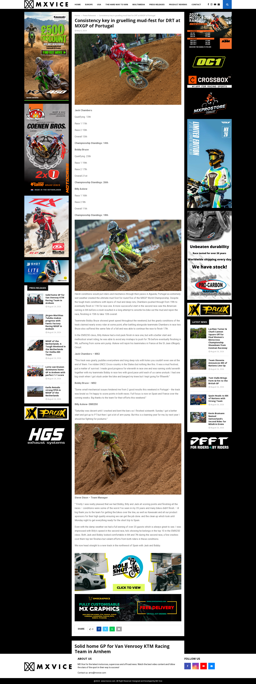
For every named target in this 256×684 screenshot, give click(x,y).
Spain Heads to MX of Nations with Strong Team (218, 398)
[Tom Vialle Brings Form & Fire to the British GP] (198, 382)
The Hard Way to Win (116, 4)
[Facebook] (209, 4)
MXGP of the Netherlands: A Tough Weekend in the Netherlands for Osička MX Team (55, 348)
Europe (89, 4)
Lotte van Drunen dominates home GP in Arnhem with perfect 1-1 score (55, 370)
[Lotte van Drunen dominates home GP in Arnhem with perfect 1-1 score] (35, 371)
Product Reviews (178, 4)
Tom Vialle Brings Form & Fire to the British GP (218, 380)
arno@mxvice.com (97, 673)
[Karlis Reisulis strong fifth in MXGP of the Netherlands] (35, 391)
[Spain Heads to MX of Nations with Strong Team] (198, 399)
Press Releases (157, 4)
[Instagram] (212, 4)
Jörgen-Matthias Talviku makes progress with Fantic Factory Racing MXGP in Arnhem (54, 322)
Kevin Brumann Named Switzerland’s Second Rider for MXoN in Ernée (217, 419)
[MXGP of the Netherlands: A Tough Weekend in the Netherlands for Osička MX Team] (35, 345)
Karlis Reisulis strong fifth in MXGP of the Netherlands (53, 391)
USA (99, 4)
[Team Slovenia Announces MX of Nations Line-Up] (198, 364)
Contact (196, 4)
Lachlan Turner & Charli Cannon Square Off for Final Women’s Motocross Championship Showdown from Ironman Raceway (217, 338)
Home (78, 4)
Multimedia (138, 4)
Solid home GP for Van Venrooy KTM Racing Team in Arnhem (54, 298)
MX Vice (158, 681)
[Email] (219, 4)
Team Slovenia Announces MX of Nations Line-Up (217, 363)
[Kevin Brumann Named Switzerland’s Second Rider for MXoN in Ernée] (198, 417)
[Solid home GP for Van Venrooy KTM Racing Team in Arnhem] (35, 299)
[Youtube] (216, 4)
